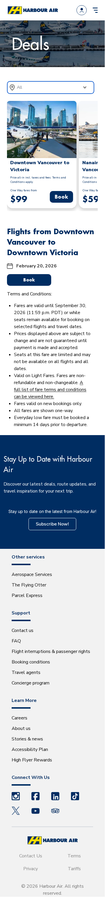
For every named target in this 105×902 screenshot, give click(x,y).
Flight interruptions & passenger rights (51, 651)
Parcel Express (27, 595)
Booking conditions (31, 662)
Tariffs (74, 869)
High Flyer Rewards (32, 760)
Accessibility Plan (30, 749)
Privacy (30, 869)
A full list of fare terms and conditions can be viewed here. (50, 389)
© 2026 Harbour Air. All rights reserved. (52, 889)
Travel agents (26, 672)
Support (21, 613)
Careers (19, 718)
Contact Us (30, 856)
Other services (28, 557)
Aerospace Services (32, 574)
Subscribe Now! (52, 524)
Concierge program (30, 683)
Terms (74, 856)
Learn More (24, 700)
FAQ (16, 641)
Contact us (22, 630)
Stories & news (27, 739)
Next (102, 156)
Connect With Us (31, 777)
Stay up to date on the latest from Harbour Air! (52, 511)
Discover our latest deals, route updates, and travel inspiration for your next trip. (49, 487)
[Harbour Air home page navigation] (32, 10)
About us (21, 728)
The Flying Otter (29, 585)
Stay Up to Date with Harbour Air (47, 464)
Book (61, 197)
